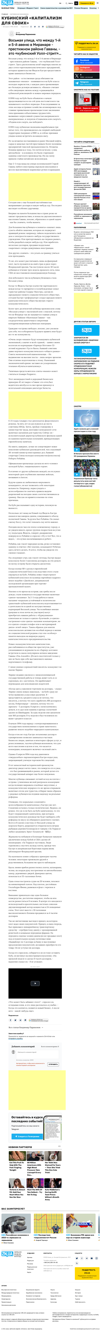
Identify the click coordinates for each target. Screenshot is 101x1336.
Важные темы (7, 8)
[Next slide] (98, 8)
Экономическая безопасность (36, 1299)
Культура (53, 1302)
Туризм (77, 1299)
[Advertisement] (35, 187)
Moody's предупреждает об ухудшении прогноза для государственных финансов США (82, 185)
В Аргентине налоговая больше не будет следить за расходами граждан (83, 162)
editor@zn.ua (47, 1271)
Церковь (53, 1299)
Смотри (77, 406)
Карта (29, 1272)
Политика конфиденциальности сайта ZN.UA (85, 1329)
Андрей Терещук (42, 1240)
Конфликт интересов (33, 1296)
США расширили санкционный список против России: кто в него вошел (82, 196)
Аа (76, 3)
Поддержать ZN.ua (86, 3)
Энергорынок (5, 1299)
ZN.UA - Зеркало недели (86, 108)
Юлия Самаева (8, 1243)
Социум (77, 1290)
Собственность (80, 1302)
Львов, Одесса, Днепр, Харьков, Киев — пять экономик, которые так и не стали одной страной (83, 287)
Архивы (29, 1257)
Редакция (30, 1260)
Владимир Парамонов (26, 34)
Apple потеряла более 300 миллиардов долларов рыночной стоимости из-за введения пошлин (82, 173)
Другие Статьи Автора (85, 322)
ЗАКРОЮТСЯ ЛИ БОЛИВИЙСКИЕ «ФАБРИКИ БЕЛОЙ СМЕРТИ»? (86, 340)
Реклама (30, 1264)
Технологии (54, 1293)
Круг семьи (79, 1296)
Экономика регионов (8, 1305)
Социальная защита (32, 1290)
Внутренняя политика (8, 1290)
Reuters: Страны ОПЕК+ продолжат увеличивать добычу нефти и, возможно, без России (83, 150)
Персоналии (30, 1302)
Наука (52, 1290)
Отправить (53, 1064)
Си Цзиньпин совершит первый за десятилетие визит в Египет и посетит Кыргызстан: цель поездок (83, 263)
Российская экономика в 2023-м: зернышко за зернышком (83, 216)
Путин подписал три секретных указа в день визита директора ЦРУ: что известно (83, 275)
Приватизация (6, 1302)
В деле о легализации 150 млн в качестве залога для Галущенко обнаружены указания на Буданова (84, 236)
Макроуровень (6, 1296)
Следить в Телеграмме (28, 1136)
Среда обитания (55, 1296)
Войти (71, 3)
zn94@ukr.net (68, 1265)
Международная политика (10, 1293)
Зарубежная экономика (34, 1293)
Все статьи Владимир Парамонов (24, 1027)
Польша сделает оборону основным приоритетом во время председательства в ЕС (83, 207)
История (78, 1293)
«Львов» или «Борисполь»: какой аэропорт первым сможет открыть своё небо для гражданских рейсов (84, 249)
